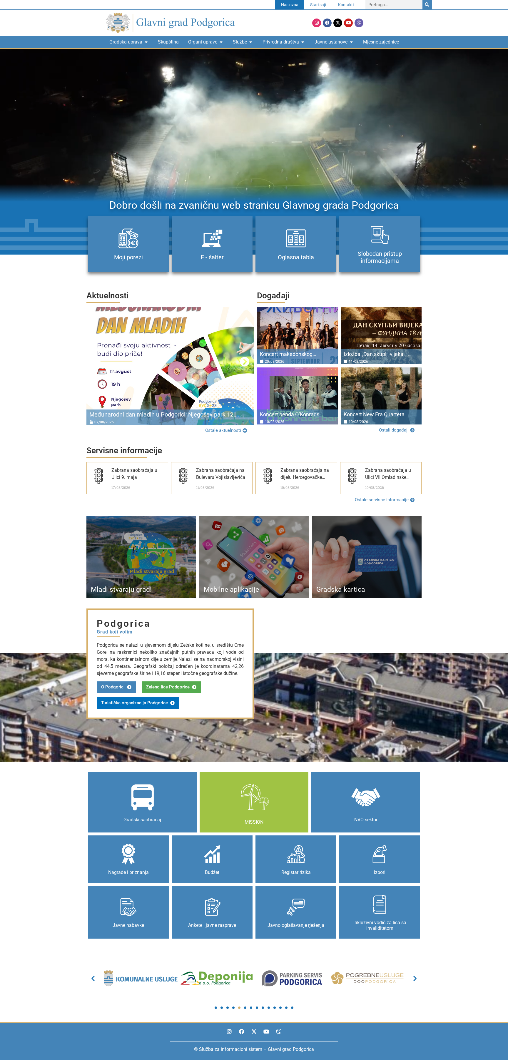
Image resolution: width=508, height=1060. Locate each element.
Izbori (379, 872)
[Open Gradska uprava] (146, 42)
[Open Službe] (250, 42)
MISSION (254, 822)
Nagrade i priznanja (128, 872)
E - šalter (212, 257)
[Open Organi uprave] (221, 42)
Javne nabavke (128, 925)
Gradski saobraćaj (142, 819)
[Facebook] (327, 23)
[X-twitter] (337, 23)
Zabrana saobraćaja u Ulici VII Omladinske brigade (388, 477)
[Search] (427, 4)
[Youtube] (348, 23)
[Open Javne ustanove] (351, 42)
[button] (96, 362)
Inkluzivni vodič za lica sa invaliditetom (379, 925)
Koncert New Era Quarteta (374, 414)
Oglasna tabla (296, 257)
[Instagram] (316, 23)
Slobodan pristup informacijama (380, 257)
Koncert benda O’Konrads (289, 414)
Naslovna (289, 4)
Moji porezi (128, 257)
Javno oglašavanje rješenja (296, 925)
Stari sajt (318, 4)
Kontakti (346, 4)
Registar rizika (296, 872)
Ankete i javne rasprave (212, 925)
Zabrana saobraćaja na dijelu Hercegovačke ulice (304, 477)
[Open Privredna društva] (302, 42)
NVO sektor (365, 819)
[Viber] (359, 23)
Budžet (212, 872)
